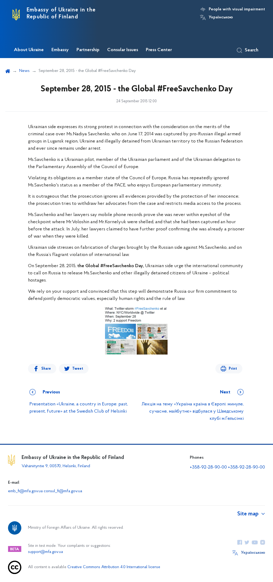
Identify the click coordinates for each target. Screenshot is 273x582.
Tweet (77, 369)
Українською (221, 17)
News (24, 71)
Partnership (88, 50)
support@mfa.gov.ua (45, 552)
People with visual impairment (237, 9)
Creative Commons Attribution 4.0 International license (113, 567)
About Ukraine (29, 50)
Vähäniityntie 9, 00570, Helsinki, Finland (56, 466)
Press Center (159, 50)
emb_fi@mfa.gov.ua (25, 491)
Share (46, 369)
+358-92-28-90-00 (208, 467)
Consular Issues (122, 50)
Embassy (60, 50)
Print (233, 369)
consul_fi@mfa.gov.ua (63, 491)
